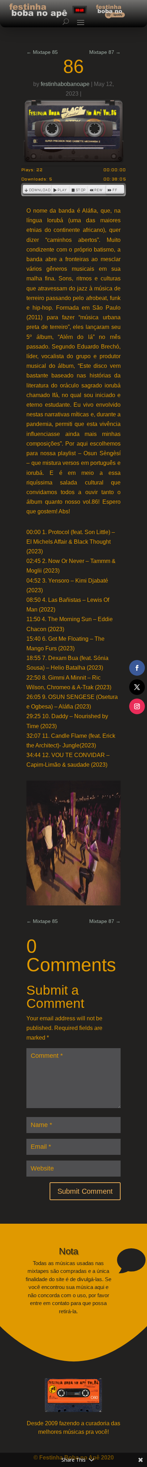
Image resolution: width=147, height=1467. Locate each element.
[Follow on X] (137, 687)
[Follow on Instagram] (137, 706)
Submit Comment (85, 1191)
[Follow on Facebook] (137, 668)
